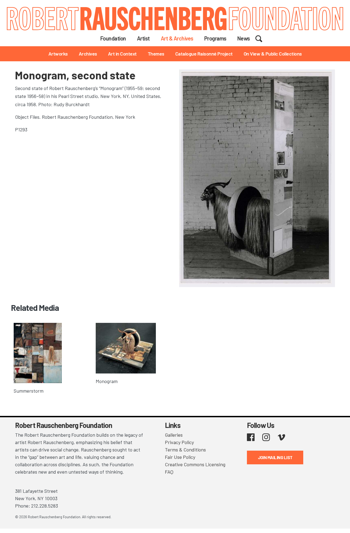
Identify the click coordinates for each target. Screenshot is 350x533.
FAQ (169, 472)
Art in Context (122, 54)
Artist (143, 38)
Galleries (174, 435)
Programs (215, 38)
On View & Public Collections (273, 54)
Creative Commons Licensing (195, 464)
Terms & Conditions (185, 450)
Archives (88, 54)
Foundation (113, 38)
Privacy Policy (179, 442)
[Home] (175, 18)
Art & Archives (177, 38)
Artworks (58, 54)
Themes (156, 54)
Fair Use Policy (180, 457)
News (243, 38)
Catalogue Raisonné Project (204, 54)
